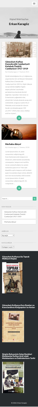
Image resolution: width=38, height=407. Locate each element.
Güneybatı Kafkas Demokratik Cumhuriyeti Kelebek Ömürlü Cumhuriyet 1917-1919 (17, 65)
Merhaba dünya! (13, 144)
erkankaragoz (12, 72)
